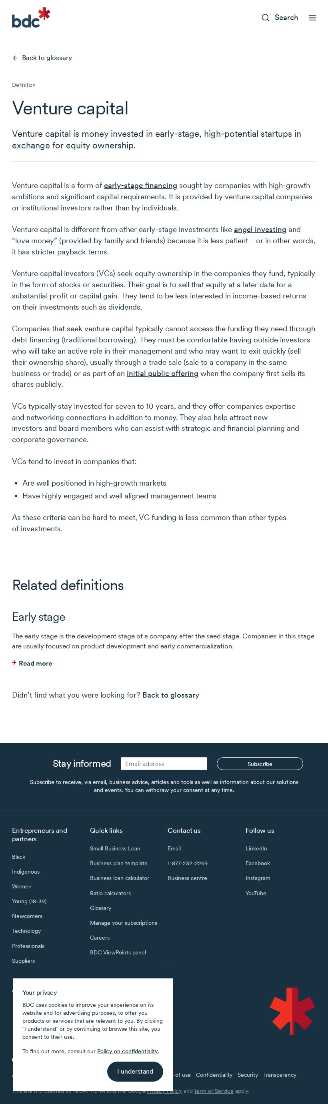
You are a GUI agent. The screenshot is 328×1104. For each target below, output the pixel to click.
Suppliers (23, 961)
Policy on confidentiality (127, 1051)
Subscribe (260, 764)
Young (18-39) (29, 901)
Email (174, 848)
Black (18, 857)
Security (248, 1075)
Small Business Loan (115, 848)
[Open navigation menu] (312, 17)
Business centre (187, 878)
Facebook (258, 863)
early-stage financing (140, 185)
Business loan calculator (119, 878)
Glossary (100, 908)
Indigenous (26, 871)
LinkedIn (256, 848)
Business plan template (119, 863)
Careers (100, 937)
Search (286, 17)
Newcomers (27, 916)
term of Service (214, 1091)
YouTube (256, 893)
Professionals (28, 946)
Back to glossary (47, 58)
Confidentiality (214, 1075)
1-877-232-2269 (188, 863)
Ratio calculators (110, 893)
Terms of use (174, 1075)
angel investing (260, 229)
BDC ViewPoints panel (118, 952)
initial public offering (162, 373)
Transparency (279, 1075)
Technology (26, 931)
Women (22, 886)
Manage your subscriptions (123, 923)
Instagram (258, 878)
